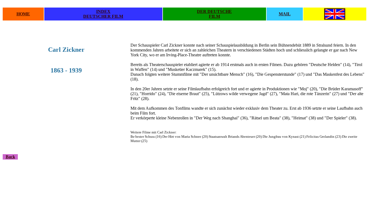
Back (10, 156)
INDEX (103, 11)
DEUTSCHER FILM (103, 16)
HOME (23, 14)
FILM (214, 16)
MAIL (285, 14)
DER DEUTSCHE (214, 11)
